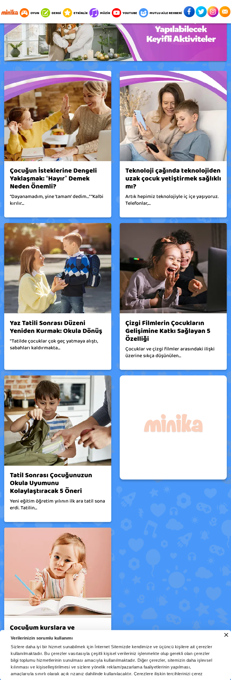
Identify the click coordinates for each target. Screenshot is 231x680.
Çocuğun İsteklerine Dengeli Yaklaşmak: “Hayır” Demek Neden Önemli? (53, 178)
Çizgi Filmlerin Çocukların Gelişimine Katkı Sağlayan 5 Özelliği (167, 331)
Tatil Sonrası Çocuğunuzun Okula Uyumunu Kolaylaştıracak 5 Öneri (51, 483)
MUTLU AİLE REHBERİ (166, 13)
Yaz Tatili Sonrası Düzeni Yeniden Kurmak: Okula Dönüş (56, 327)
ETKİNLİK (81, 13)
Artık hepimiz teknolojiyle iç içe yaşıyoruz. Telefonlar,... (172, 200)
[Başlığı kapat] (226, 635)
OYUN (34, 13)
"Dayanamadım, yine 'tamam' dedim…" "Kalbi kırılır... (56, 200)
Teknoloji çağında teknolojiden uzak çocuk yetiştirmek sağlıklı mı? (173, 178)
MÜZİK (105, 13)
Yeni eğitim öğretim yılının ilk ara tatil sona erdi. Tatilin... (57, 504)
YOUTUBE (130, 13)
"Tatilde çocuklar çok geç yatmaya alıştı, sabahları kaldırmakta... (54, 344)
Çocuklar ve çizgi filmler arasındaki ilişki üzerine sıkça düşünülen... (170, 352)
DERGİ (56, 13)
